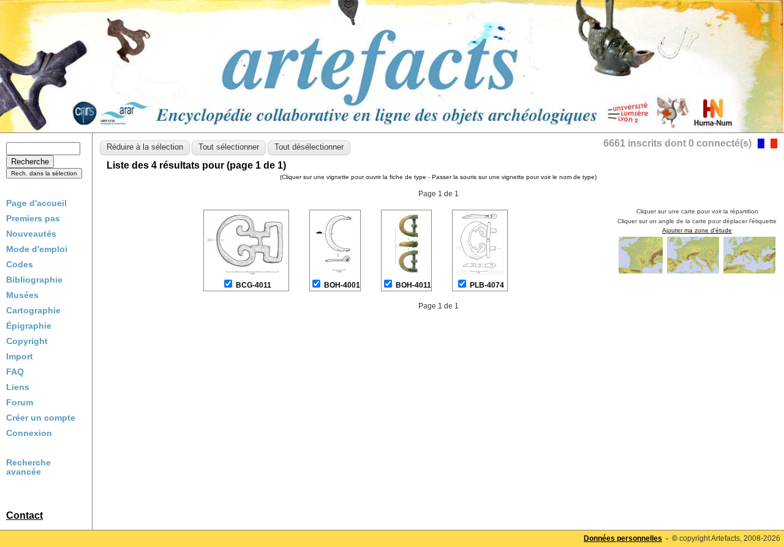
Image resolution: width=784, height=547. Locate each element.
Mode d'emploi (36, 249)
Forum (19, 402)
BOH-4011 (413, 285)
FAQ (15, 372)
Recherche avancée (28, 467)
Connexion (29, 433)
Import (19, 356)
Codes (19, 264)
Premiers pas (33, 218)
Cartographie (33, 310)
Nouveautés (31, 234)
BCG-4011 (253, 285)
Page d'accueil (36, 203)
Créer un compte (40, 418)
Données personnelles (623, 538)
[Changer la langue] (767, 145)
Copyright (27, 341)
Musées (22, 295)
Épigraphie (28, 326)
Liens (17, 387)
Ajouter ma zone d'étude (697, 230)
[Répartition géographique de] (641, 272)
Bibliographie (34, 280)
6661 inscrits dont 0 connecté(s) (677, 143)
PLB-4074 (487, 285)
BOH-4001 (342, 285)
